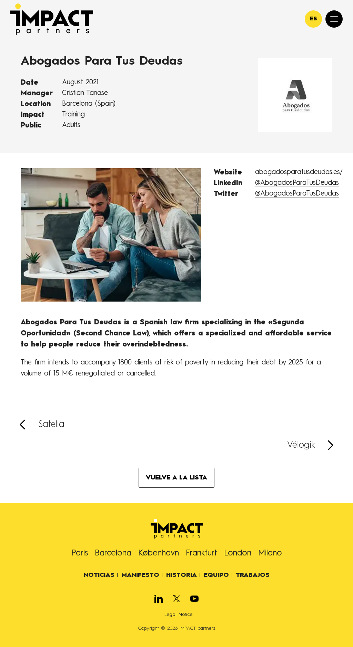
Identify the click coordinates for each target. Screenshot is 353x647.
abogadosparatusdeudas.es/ (299, 172)
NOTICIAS (99, 575)
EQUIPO (216, 575)
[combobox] (313, 19)
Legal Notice (178, 614)
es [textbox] (313, 19)
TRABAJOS (253, 575)
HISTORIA (181, 575)
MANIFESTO (140, 575)
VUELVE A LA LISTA (176, 478)
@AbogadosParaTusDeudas (297, 183)
